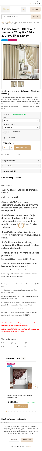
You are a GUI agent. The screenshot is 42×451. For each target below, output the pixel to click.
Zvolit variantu (21, 406)
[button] (6, 411)
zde (29, 446)
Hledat (36, 16)
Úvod (2, 22)
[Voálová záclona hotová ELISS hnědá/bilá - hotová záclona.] (21, 378)
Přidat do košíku (22, 147)
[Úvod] (9, 9)
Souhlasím (27, 440)
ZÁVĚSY (9, 22)
